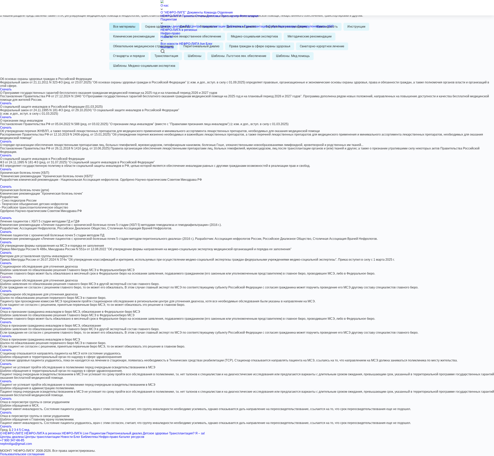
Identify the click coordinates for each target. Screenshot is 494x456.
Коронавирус (288, 26)
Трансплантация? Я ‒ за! (187, 433)
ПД (187, 26)
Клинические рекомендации (134, 36)
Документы (195, 12)
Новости (167, 36)
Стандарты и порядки (129, 56)
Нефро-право (170, 33)
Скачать (6, 89)
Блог (209, 43)
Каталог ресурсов (131, 436)
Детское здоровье (155, 433)
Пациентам (169, 19)
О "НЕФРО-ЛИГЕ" (173, 12)
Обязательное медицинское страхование (143, 46)
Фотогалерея (249, 16)
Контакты (167, 47)
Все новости (169, 43)
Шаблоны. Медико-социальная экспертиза (144, 66)
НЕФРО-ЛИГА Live (75, 433)
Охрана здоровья (157, 26)
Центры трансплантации (208, 26)
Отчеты (200, 16)
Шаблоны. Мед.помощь (293, 56)
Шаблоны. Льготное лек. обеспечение (238, 56)
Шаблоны (194, 56)
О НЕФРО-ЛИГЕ (12, 433)
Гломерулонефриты (312, 26)
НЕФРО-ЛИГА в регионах (179, 29)
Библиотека (234, 26)
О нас (165, 5)
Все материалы (124, 26)
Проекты (188, 16)
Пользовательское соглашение (22, 454)
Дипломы (213, 16)
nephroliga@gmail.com (16, 443)
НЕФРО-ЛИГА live (192, 43)
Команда (210, 12)
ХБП (330, 26)
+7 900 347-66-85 (12, 440)
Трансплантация (256, 26)
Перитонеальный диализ (124, 433)
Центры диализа (172, 26)
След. (26, 429)
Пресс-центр (230, 16)
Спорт (272, 26)
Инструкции (356, 26)
